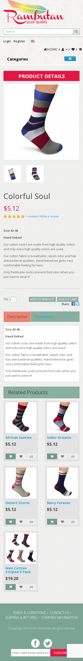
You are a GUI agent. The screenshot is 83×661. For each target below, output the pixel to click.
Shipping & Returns (21, 617)
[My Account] (64, 49)
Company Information (59, 617)
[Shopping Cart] (80, 49)
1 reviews (31, 216)
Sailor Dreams (59, 437)
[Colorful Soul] (41, 121)
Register (19, 41)
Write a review (49, 216)
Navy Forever (59, 502)
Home (52, 49)
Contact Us (59, 612)
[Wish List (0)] (73, 49)
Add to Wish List (42, 299)
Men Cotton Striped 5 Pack (18, 570)
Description (17, 316)
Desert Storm (18, 502)
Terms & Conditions (29, 612)
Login (7, 41)
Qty (5, 299)
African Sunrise (19, 437)
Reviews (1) (44, 316)
